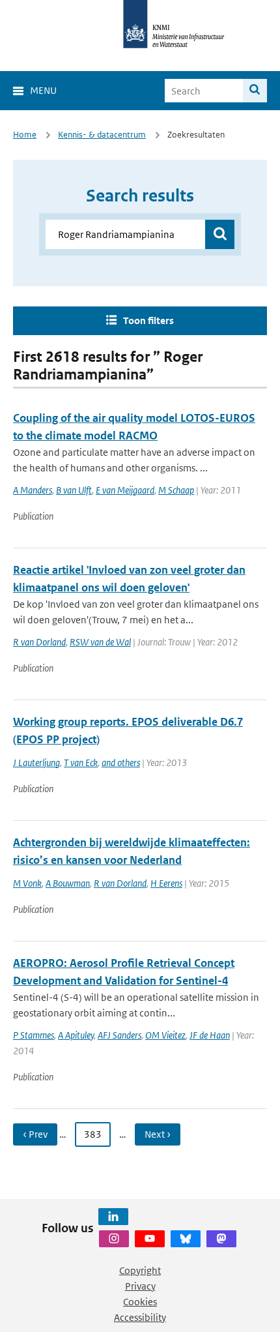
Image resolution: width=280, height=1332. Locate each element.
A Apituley (76, 1035)
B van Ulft (74, 490)
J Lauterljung (36, 762)
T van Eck (81, 762)
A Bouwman (68, 883)
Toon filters (148, 320)
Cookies (140, 1301)
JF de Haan (209, 1035)
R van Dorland (39, 642)
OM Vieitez (165, 1035)
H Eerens (166, 883)
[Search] (255, 90)
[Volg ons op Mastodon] (221, 1239)
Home (24, 134)
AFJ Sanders (119, 1035)
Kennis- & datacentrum (102, 134)
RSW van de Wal (100, 642)
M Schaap (176, 490)
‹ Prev (35, 1134)
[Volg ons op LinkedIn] (113, 1217)
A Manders (32, 490)
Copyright (140, 1270)
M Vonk (27, 883)
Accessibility (140, 1317)
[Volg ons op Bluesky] (185, 1239)
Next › (158, 1134)
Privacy (140, 1286)
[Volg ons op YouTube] (149, 1239)
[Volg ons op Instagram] (114, 1239)
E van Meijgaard (125, 490)
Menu (43, 90)
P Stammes (33, 1035)
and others (121, 762)
